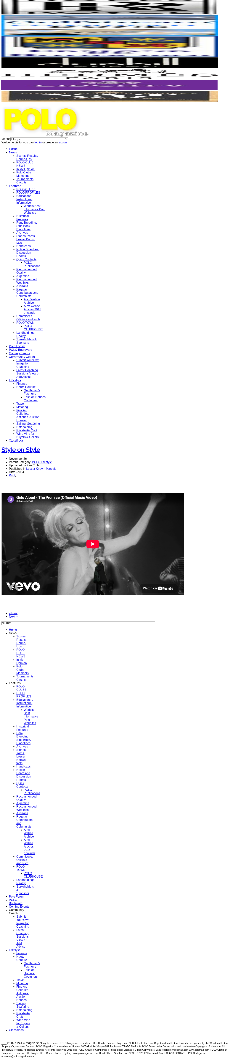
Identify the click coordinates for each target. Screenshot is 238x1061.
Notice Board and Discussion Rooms (27, 253)
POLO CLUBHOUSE (33, 327)
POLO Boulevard (20, 350)
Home (13, 149)
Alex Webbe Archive (32, 301)
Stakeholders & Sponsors (26, 341)
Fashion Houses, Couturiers (35, 398)
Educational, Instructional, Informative (24, 199)
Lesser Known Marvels (41, 468)
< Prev (13, 613)
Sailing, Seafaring (28, 423)
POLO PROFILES (28, 192)
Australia (22, 286)
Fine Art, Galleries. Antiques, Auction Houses (27, 415)
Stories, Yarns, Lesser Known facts (26, 239)
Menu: (5, 138)
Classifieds (16, 440)
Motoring (22, 407)
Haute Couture (26, 387)
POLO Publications (32, 264)
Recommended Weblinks (26, 281)
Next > (13, 616)
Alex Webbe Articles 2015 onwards (32, 309)
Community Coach (22, 357)
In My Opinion (25, 169)
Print (12, 475)
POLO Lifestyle (42, 462)
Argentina (22, 276)
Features (15, 186)
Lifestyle (15, 380)
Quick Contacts (26, 259)
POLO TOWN (25, 322)
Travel (20, 403)
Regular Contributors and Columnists (27, 293)
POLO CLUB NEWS (24, 164)
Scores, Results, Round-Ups (27, 157)
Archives (22, 232)
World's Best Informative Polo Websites (34, 209)
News (13, 152)
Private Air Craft (26, 430)
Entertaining (24, 427)
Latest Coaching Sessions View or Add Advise (27, 373)
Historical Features (22, 217)
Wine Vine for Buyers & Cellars (27, 435)
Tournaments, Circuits (25, 181)
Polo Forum (17, 346)
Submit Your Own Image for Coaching (27, 363)
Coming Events (19, 353)
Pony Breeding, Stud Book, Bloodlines (26, 226)
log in (38, 142)
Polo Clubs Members (23, 174)
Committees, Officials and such (28, 317)
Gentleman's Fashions (32, 392)
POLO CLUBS (26, 189)
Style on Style (20, 449)
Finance (21, 383)
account (64, 142)
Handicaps (23, 246)
